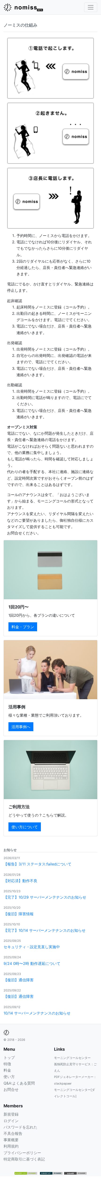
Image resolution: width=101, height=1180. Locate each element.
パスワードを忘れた (20, 1127)
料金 (7, 1070)
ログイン (11, 1120)
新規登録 (11, 1114)
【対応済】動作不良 (20, 880)
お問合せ (11, 1089)
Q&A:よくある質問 (19, 1083)
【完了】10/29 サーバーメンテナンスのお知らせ (45, 897)
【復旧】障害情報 (19, 914)
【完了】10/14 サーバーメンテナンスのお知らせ (44, 930)
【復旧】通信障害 (19, 980)
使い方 (9, 1076)
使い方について (25, 827)
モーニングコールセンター (72, 1058)
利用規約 (11, 1146)
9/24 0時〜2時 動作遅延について (32, 963)
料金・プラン (23, 626)
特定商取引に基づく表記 (24, 1159)
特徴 (7, 1064)
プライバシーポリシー (22, 1152)
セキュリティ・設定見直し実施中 (32, 946)
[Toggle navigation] (90, 7)
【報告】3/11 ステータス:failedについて (37, 864)
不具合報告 (13, 1133)
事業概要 (11, 1139)
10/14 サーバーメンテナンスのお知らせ (37, 1013)
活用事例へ (21, 726)
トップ (9, 1057)
